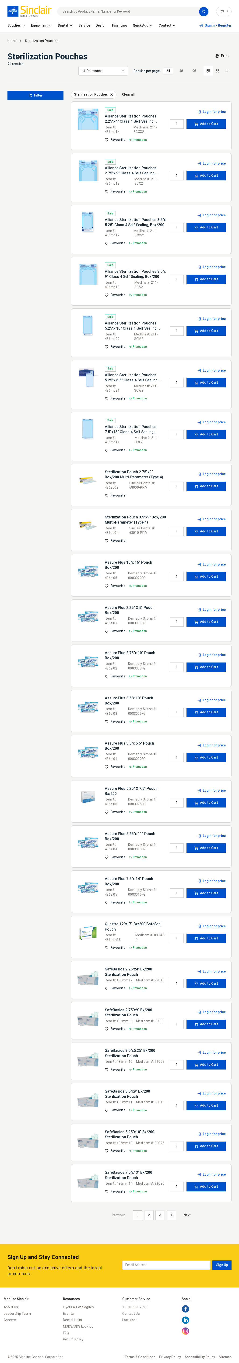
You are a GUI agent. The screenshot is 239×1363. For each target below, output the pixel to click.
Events (68, 1313)
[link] (29, 11)
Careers (10, 1320)
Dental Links (72, 1320)
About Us (11, 1307)
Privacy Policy (170, 1357)
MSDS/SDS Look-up (78, 1326)
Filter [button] (38, 95)
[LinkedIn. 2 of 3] (186, 1323)
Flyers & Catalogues (78, 1307)
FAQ (66, 1333)
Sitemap (225, 1357)
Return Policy (73, 1339)
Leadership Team (17, 1313)
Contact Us (131, 1313)
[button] (203, 11)
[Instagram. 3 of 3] (186, 1334)
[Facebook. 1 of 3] (186, 1312)
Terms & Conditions (140, 1357)
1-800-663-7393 (134, 1307)
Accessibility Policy (200, 1357)
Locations (130, 1320)
